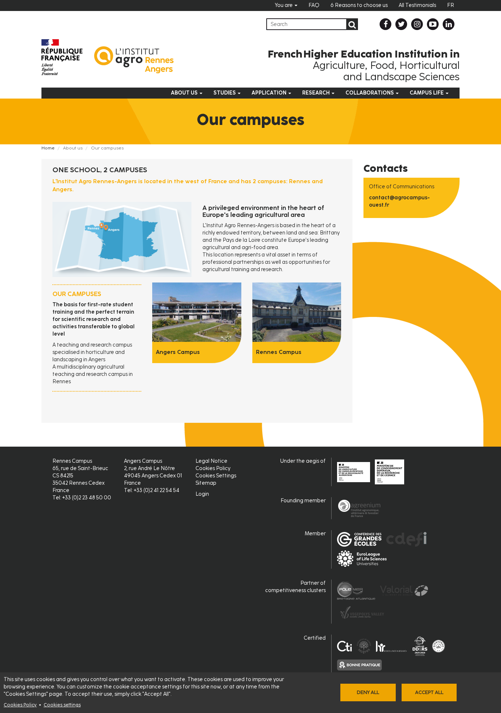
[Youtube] (433, 24)
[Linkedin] (448, 24)
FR (450, 5)
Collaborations (370, 93)
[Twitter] (401, 24)
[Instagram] (417, 24)
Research (316, 93)
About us (185, 93)
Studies (225, 93)
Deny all (368, 692)
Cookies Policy (20, 705)
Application (270, 93)
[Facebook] (385, 24)
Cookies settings (62, 705)
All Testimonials (417, 5)
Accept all (429, 692)
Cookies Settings (215, 476)
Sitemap (205, 483)
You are (284, 5)
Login (202, 494)
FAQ (313, 5)
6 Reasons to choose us (359, 5)
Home (48, 148)
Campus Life (427, 93)
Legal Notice (211, 461)
